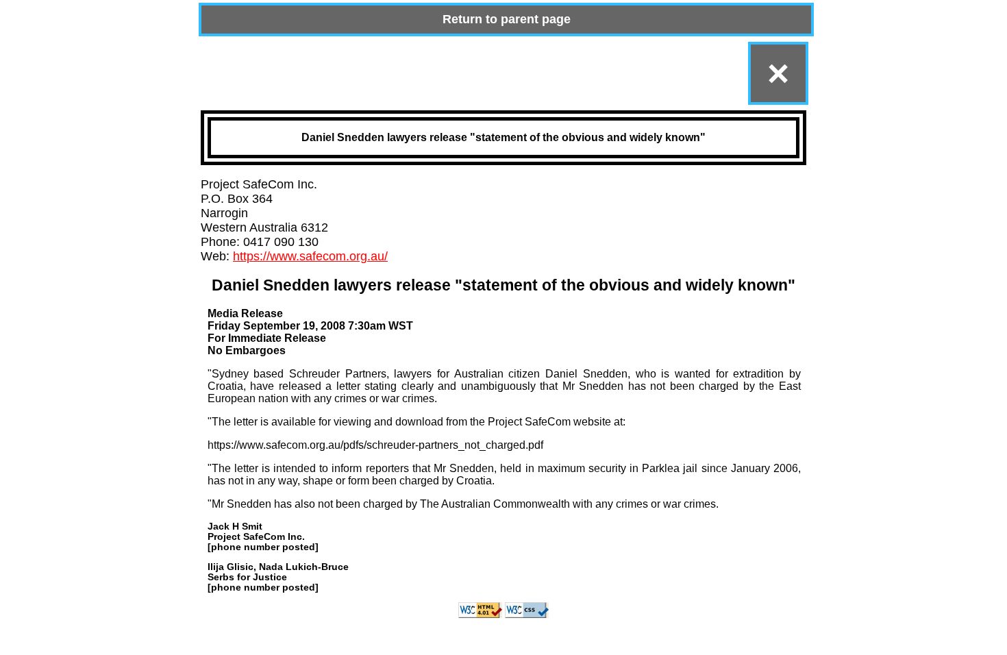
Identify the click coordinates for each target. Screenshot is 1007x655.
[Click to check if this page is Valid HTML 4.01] (480, 614)
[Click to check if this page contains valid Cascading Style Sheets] (527, 614)
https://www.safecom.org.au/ (310, 256)
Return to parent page (507, 19)
